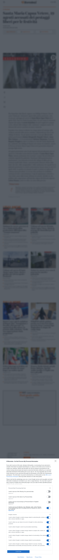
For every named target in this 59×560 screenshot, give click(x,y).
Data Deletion (21, 557)
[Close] (56, 461)
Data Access (29, 557)
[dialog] (29, 509)
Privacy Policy (38, 557)
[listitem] (29, 488)
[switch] (49, 491)
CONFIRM (18, 551)
